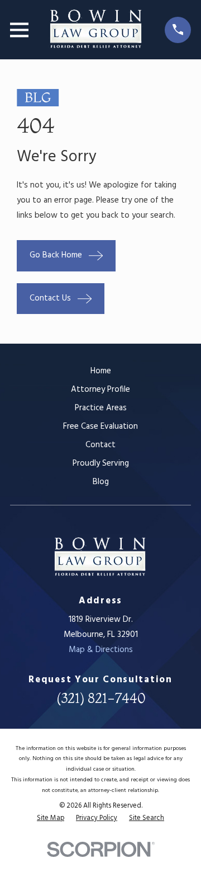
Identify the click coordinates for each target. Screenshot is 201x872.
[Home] (96, 29)
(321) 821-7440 (100, 698)
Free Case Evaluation (100, 426)
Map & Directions (101, 650)
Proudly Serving (101, 463)
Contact (100, 445)
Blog (101, 482)
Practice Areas (101, 408)
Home (100, 371)
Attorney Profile (100, 389)
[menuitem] (50, 818)
